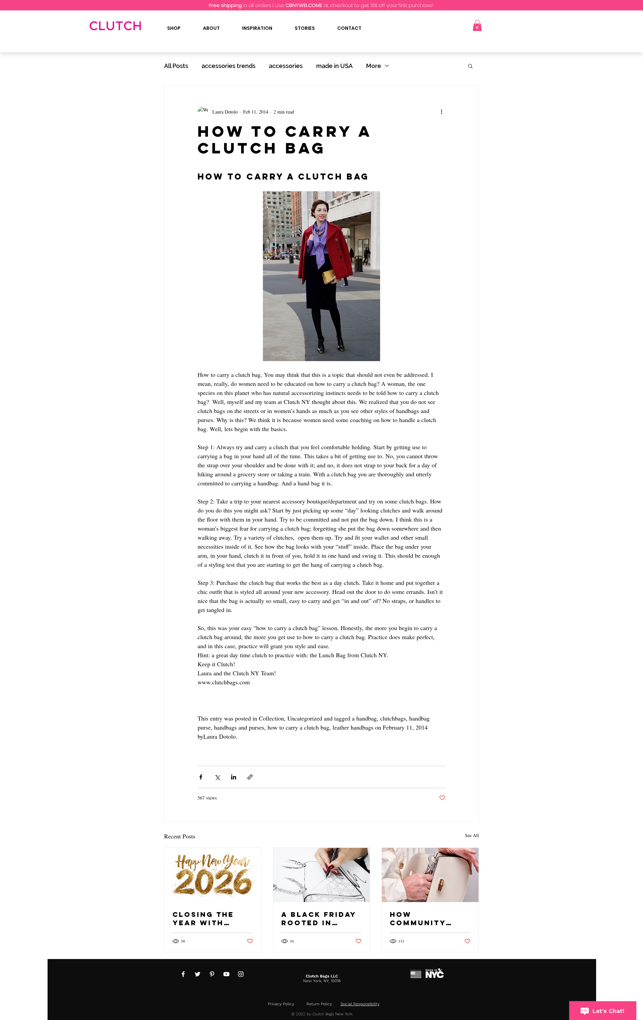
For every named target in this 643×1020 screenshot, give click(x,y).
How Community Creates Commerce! (418, 918)
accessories (286, 65)
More (373, 65)
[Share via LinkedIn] (233, 777)
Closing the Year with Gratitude (203, 918)
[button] (477, 25)
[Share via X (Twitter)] (217, 777)
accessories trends (229, 65)
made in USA (334, 65)
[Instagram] (240, 974)
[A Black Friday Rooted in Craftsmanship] (321, 875)
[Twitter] (197, 974)
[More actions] (441, 112)
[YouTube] (226, 974)
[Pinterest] (212, 974)
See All (472, 835)
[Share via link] (250, 777)
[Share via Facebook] (201, 777)
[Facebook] (183, 974)
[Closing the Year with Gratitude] (212, 875)
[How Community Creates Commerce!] (430, 875)
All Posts (176, 65)
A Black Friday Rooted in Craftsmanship (319, 918)
